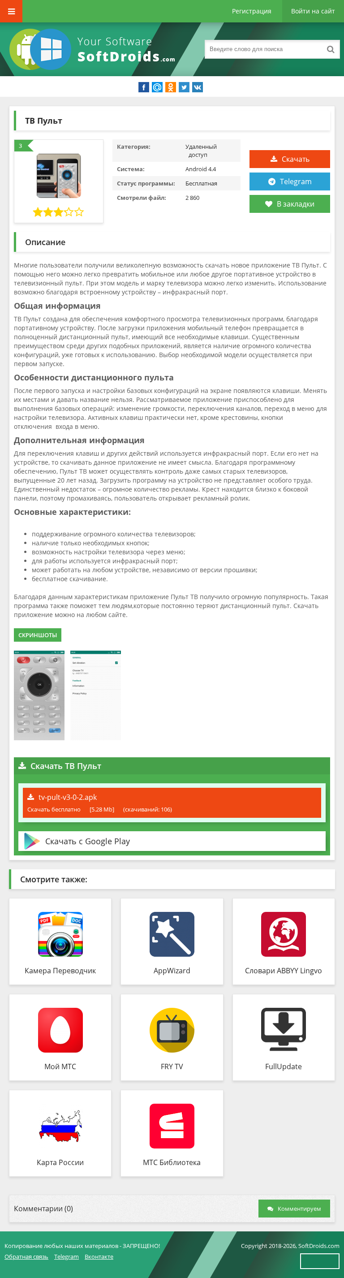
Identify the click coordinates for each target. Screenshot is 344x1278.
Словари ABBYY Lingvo (283, 971)
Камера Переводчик (60, 971)
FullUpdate (283, 1066)
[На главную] (94, 49)
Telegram (296, 181)
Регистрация (251, 11)
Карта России (60, 1162)
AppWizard (172, 971)
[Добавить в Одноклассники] (170, 87)
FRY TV (172, 1066)
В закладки (295, 204)
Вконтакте (99, 1256)
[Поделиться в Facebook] (143, 87)
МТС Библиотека (172, 1162)
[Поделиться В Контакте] (197, 87)
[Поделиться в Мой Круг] (157, 87)
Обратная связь (26, 1256)
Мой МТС (60, 1066)
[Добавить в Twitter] (184, 87)
